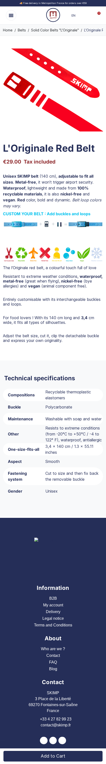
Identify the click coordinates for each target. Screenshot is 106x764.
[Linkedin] (62, 740)
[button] (11, 15)
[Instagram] (53, 740)
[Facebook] (44, 740)
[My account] (89, 15)
